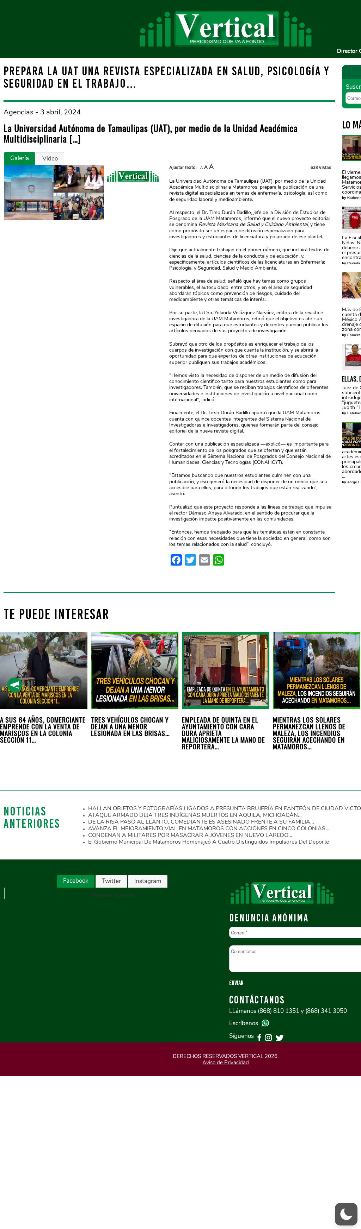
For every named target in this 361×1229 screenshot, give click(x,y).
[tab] (19, 158)
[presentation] (14, 685)
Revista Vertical (113, 895)
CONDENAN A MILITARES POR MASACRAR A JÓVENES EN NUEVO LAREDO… (190, 835)
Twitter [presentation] (111, 881)
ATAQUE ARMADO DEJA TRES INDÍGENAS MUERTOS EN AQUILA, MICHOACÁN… (195, 815)
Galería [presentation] (19, 158)
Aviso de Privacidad (225, 1062)
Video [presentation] (50, 159)
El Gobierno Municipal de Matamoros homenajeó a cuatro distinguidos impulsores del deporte (208, 842)
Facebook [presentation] (75, 881)
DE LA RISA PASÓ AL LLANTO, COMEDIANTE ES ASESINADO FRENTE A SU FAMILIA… (201, 822)
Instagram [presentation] (147, 881)
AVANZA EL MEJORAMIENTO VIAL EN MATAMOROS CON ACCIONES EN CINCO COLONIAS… (208, 828)
